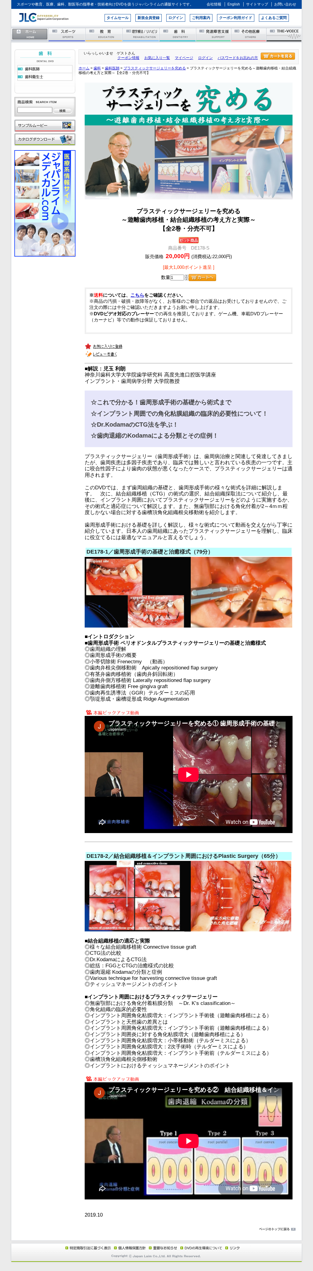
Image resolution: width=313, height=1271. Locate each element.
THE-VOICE (284, 34)
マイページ (184, 58)
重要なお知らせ (162, 1248)
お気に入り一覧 (157, 58)
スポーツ (67, 34)
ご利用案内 (201, 18)
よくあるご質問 (274, 18)
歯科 (178, 34)
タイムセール (118, 18)
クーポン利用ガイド (235, 18)
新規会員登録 (149, 18)
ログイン (175, 18)
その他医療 (249, 34)
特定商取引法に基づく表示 (87, 1248)
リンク (232, 1248)
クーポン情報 (128, 58)
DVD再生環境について (202, 1248)
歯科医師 (112, 68)
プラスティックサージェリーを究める (154, 68)
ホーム (30, 34)
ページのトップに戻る (156, 1229)
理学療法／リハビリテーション (141, 34)
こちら (137, 295)
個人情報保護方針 (129, 1248)
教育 (104, 34)
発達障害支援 (214, 34)
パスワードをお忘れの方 (238, 58)
